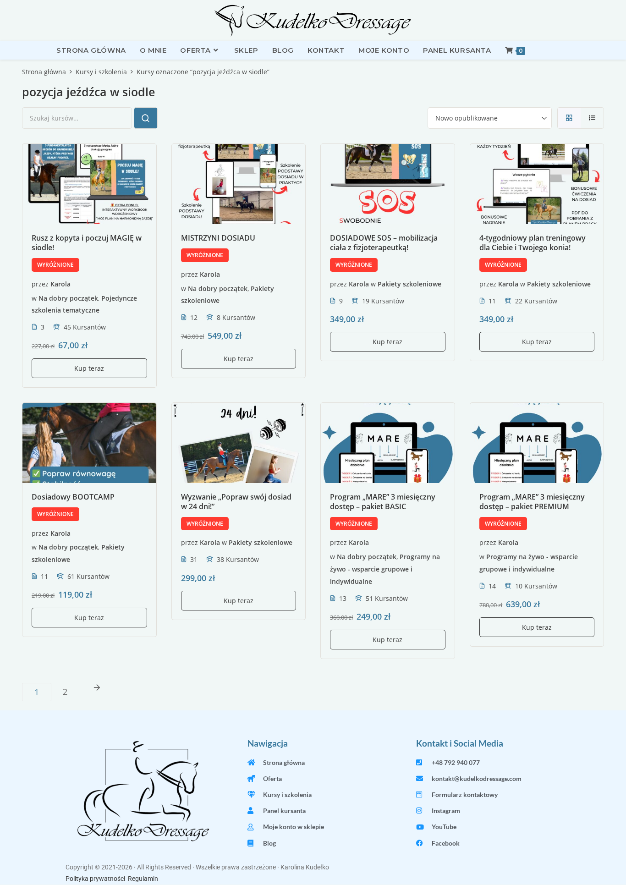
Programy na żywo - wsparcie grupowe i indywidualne (385, 569)
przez (40, 283)
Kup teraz (89, 368)
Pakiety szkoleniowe (409, 283)
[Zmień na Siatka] (569, 118)
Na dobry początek (68, 297)
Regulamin (143, 878)
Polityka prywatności (95, 878)
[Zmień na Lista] (592, 118)
